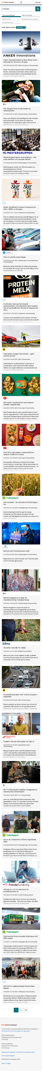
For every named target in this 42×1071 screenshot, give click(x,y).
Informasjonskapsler (8, 1056)
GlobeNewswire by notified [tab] (30, 19)
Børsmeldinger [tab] (27, 15)
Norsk (3, 1063)
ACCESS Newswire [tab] (7, 22)
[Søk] (37, 8)
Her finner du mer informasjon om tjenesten (16, 1031)
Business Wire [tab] (6, 19)
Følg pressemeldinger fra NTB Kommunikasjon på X (18, 1052)
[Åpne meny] (21, 2)
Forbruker (20, 27)
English (8, 1063)
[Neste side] (21, 1010)
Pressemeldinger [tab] (8, 15)
